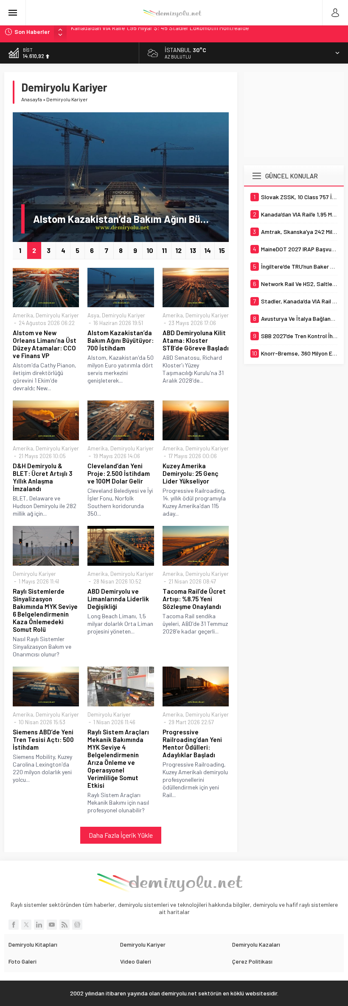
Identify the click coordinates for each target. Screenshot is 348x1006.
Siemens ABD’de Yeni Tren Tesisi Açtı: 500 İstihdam (43, 739)
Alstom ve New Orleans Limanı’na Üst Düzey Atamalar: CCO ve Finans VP (44, 344)
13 (193, 250)
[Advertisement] (296, 114)
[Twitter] (26, 925)
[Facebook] (13, 925)
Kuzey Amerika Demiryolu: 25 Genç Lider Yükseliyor (191, 473)
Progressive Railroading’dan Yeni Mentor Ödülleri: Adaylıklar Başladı (192, 743)
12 (178, 250)
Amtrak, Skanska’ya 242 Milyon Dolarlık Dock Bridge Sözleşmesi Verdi (159, 31)
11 (164, 250)
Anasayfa (31, 99)
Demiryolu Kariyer (57, 315)
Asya (93, 315)
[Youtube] (52, 925)
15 (222, 250)
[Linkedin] (39, 925)
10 (149, 250)
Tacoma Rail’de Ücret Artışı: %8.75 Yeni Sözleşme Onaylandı (194, 598)
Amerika (23, 315)
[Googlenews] (77, 925)
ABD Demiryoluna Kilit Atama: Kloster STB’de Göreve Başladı (196, 340)
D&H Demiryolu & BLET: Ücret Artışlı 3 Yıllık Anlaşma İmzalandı (43, 477)
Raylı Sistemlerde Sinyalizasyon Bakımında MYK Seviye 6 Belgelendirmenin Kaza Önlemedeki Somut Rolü (45, 610)
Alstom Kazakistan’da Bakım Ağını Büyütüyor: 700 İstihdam (126, 219)
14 (207, 250)
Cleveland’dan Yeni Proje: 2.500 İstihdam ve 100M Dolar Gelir (118, 473)
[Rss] (64, 925)
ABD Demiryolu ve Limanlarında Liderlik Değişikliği (118, 598)
